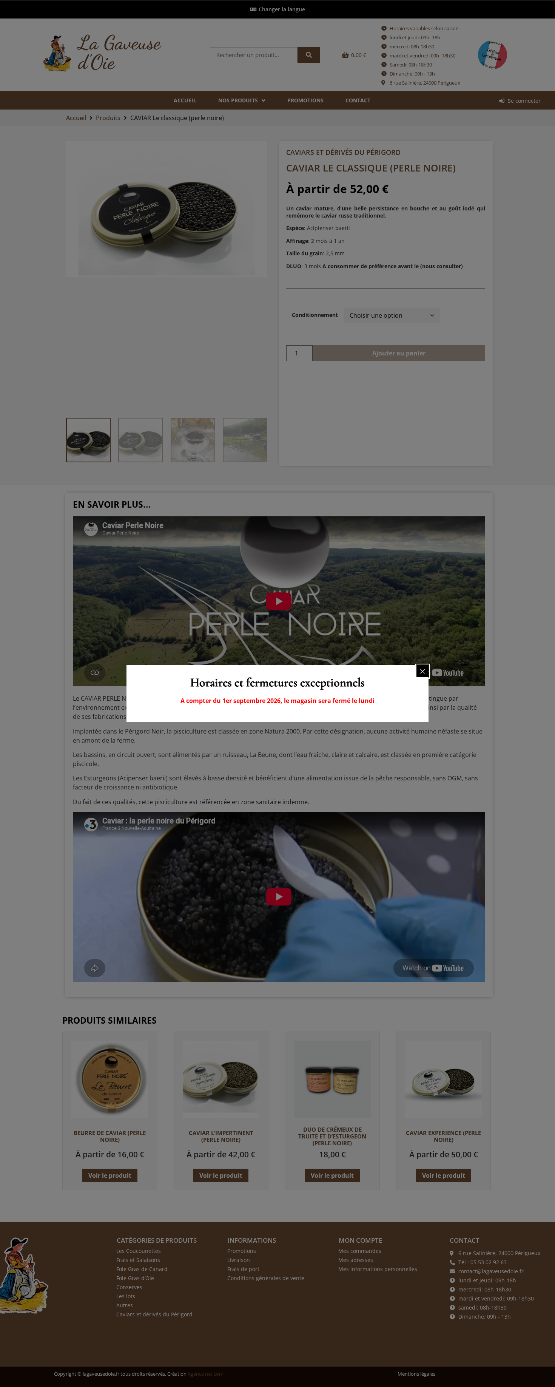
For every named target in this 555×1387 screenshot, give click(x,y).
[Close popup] (422, 671)
